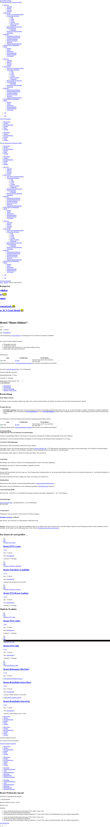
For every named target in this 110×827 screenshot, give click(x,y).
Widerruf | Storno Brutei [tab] (9, 390)
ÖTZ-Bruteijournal (43, 486)
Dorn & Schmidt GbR (13, 369)
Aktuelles (9, 6)
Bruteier (9, 48)
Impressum (6, 774)
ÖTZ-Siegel (10, 56)
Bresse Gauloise (14, 23)
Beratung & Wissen (12, 40)
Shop (1, 282)
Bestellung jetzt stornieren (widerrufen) (48, 528)
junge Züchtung (16, 335)
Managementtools (11, 53)
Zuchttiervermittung (12, 39)
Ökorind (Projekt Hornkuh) (14, 44)
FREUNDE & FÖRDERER (11, 45)
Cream (12, 20)
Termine (5, 123)
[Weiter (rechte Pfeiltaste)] (2, 826)
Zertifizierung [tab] (7, 387)
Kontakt (5, 126)
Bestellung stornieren (6, 517)
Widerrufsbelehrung (8, 772)
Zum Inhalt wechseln (5, 0)
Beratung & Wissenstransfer (14, 31)
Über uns (9, 10)
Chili (11, 17)
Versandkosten (7, 332)
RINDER (6, 34)
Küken (9, 50)
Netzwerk (9, 42)
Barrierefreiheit (7, 775)
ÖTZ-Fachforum (11, 28)
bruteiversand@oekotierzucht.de (45, 483)
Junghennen (10, 51)
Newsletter (6, 768)
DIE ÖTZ (6, 5)
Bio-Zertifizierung (8, 125)
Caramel (12, 22)
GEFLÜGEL (7, 13)
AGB (4, 771)
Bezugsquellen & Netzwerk (14, 27)
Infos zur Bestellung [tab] (8, 389)
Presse (5, 128)
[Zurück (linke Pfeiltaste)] (0, 826)
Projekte (9, 11)
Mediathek (13, 30)
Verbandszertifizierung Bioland (23, 363)
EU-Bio (17, 360)
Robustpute (13, 25)
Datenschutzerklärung (9, 769)
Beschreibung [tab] (7, 386)
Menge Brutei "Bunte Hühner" (8, 381)
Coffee (12, 19)
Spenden (5, 129)
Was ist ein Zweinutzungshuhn (15, 14)
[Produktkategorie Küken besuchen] (56, 302)
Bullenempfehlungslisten (13, 37)
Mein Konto (6, 122)
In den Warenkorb (5, 383)
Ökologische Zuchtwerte (13, 36)
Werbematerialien (11, 54)
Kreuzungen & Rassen (13, 16)
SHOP (5, 47)
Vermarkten (10, 33)
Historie (9, 8)
